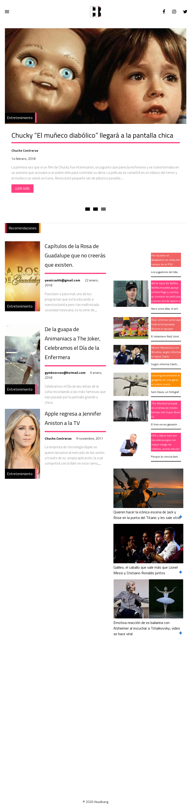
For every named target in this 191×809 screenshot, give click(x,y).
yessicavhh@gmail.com (62, 280)
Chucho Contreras (58, 438)
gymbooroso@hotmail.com (65, 372)
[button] (88, 209)
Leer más (22, 188)
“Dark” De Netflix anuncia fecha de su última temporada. (94, 135)
